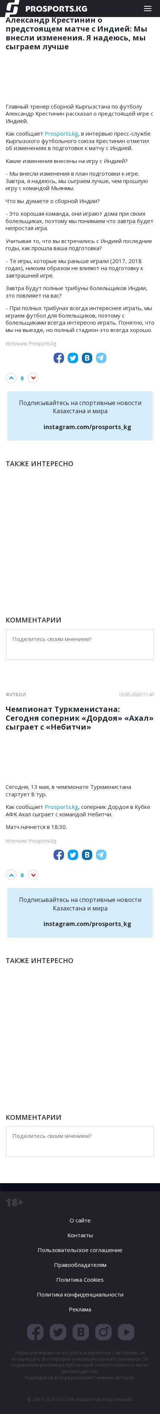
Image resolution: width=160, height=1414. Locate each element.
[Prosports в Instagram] (103, 1332)
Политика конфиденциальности (80, 1294)
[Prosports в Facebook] (35, 1332)
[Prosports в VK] (81, 1332)
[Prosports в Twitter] (58, 1332)
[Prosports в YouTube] (126, 1332)
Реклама (80, 1309)
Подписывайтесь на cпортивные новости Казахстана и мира (80, 415)
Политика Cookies (80, 1279)
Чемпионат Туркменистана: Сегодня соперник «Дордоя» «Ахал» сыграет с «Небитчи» (80, 718)
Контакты (80, 1235)
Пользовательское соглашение (80, 1250)
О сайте (80, 1220)
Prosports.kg (61, 133)
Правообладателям (80, 1264)
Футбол (16, 695)
